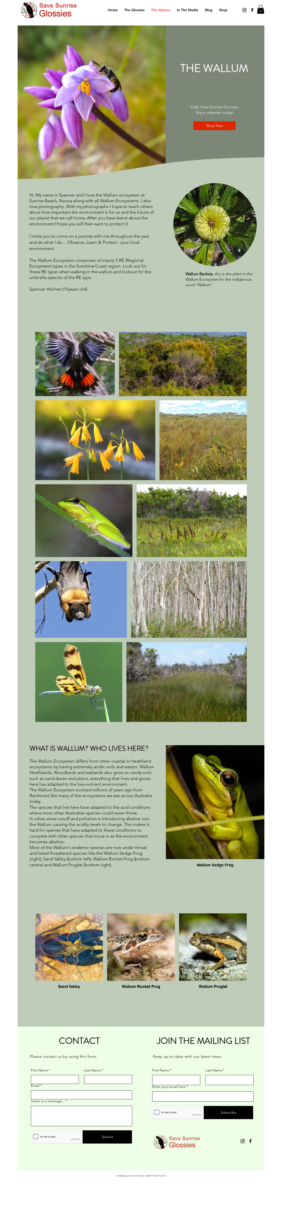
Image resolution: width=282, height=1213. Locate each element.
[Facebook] (252, 10)
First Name (39, 1070)
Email (35, 1085)
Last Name (92, 1070)
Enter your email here (169, 1087)
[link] (260, 9)
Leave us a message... (48, 1101)
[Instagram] (244, 10)
